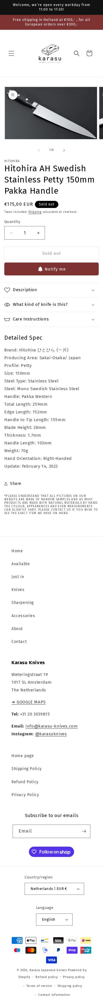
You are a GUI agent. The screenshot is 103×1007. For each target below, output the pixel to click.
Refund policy (46, 977)
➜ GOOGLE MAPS (28, 702)
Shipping (34, 212)
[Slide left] (39, 150)
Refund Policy (25, 781)
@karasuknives (51, 733)
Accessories (23, 615)
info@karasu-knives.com (51, 726)
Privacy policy (74, 977)
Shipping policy (70, 986)
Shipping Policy (26, 768)
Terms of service (39, 986)
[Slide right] (64, 150)
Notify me (55, 269)
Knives (18, 589)
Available (20, 563)
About (17, 628)
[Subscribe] (84, 831)
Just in (17, 576)
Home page (22, 755)
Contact (19, 641)
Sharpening (22, 602)
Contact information (54, 995)
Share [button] (15, 483)
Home (17, 551)
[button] (11, 53)
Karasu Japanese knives (48, 970)
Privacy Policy (25, 794)
